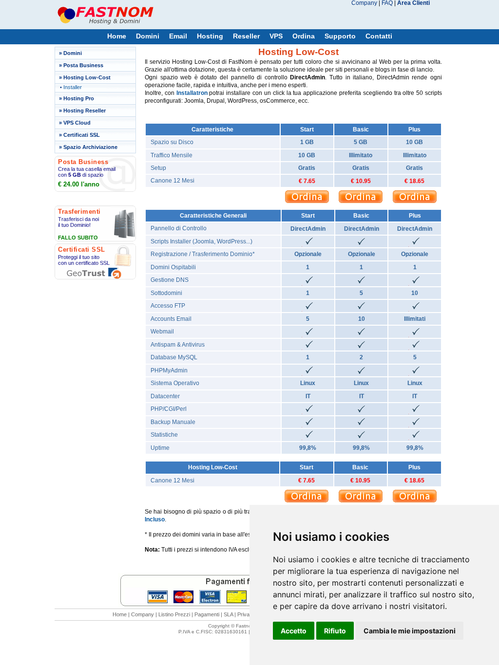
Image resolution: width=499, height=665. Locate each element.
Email (178, 36)
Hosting (210, 36)
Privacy (246, 614)
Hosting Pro (78, 98)
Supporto (340, 36)
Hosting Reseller (84, 110)
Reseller (246, 36)
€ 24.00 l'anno (78, 184)
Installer (72, 87)
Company (364, 3)
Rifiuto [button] (335, 631)
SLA (228, 614)
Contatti (378, 36)
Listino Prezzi (174, 614)
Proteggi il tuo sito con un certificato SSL (84, 260)
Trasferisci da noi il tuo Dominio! (78, 222)
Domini (147, 36)
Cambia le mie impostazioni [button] (410, 631)
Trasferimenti (79, 211)
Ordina (303, 36)
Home (116, 36)
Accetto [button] (294, 631)
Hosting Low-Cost (87, 77)
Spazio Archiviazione (90, 147)
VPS (276, 36)
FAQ (387, 3)
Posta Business (83, 65)
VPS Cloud (77, 123)
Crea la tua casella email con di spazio (86, 172)
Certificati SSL (81, 135)
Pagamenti (206, 614)
